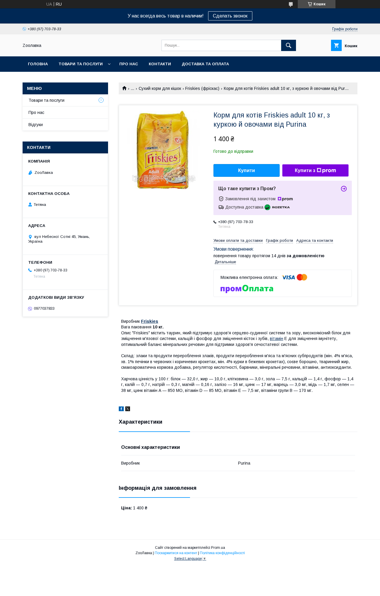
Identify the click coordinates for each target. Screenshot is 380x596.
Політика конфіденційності (222, 553)
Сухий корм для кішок (160, 88)
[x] (127, 409)
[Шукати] (288, 45)
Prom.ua (218, 548)
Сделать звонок (230, 15)
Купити (246, 170)
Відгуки (35, 124)
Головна (38, 64)
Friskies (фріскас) (202, 88)
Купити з (305, 170)
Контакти (160, 64)
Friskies (149, 321)
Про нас (128, 64)
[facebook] (121, 409)
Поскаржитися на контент (176, 553)
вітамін (276, 338)
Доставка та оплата (205, 64)
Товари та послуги (80, 64)
